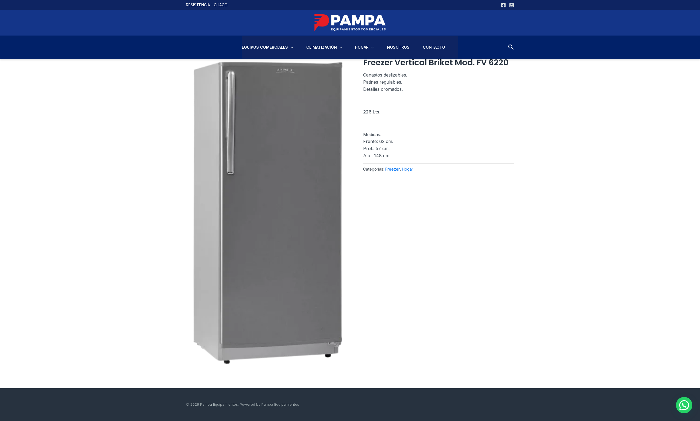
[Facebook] (503, 5)
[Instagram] (511, 5)
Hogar (362, 47)
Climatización (321, 47)
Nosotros (398, 47)
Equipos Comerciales (265, 47)
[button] (290, 47)
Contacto (434, 47)
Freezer (392, 169)
